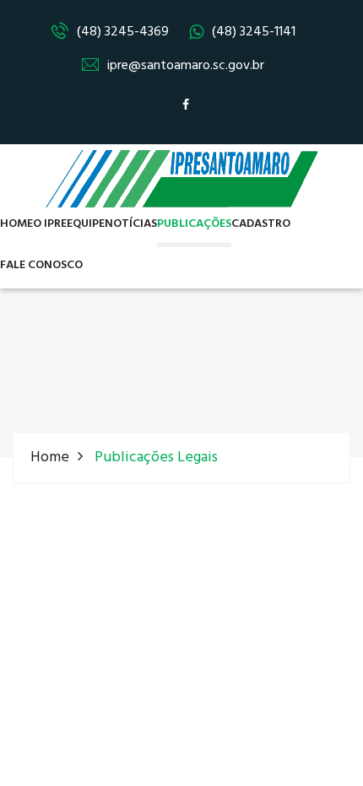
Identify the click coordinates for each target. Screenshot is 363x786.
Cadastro (260, 224)
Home (16, 224)
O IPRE (50, 224)
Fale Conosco (41, 265)
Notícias (131, 224)
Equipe (86, 224)
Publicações (194, 224)
